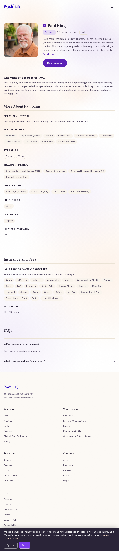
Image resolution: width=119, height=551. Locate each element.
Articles (7, 460)
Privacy (7, 504)
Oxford (58, 292)
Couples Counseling (86, 135)
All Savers (22, 280)
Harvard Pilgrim (66, 286)
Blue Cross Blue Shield (87, 280)
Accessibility (10, 525)
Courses (8, 465)
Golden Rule (47, 286)
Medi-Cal (96, 286)
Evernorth (31, 286)
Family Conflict (13, 141)
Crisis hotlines (11, 475)
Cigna (9, 286)
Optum (23, 292)
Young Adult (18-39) (79, 191)
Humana (83, 286)
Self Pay (71, 292)
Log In (66, 480)
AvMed (67, 280)
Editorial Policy (11, 519)
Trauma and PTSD (66, 141)
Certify (7, 426)
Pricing (7, 441)
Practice (8, 420)
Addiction (10, 135)
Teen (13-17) (59, 191)
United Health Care (52, 298)
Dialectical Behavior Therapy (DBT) (87, 171)
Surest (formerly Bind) (16, 298)
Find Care (8, 480)
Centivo (107, 280)
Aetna (9, 280)
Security (8, 499)
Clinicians (68, 415)
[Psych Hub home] (12, 6)
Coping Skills (64, 135)
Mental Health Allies (73, 431)
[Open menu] (112, 6)
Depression (106, 135)
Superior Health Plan (90, 292)
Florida (9, 156)
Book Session (55, 63)
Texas (21, 156)
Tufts (34, 298)
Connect (8, 431)
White (9, 206)
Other (47, 292)
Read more (49, 54)
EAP (19, 286)
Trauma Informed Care (16, 177)
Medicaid (10, 292)
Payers (66, 426)
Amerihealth (53, 280)
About (66, 460)
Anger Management (30, 135)
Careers (67, 470)
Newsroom (68, 465)
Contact (67, 475)
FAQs (6, 470)
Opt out (10, 545)
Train (6, 415)
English (9, 220)
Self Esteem (31, 141)
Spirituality (47, 141)
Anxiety (49, 135)
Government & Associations (77, 436)
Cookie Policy (11, 509)
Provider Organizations (74, 420)
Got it (24, 545)
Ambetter (37, 280)
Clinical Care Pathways (15, 436)
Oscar (36, 292)
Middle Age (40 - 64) (16, 191)
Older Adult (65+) (39, 191)
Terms (7, 514)
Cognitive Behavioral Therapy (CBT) (23, 171)
